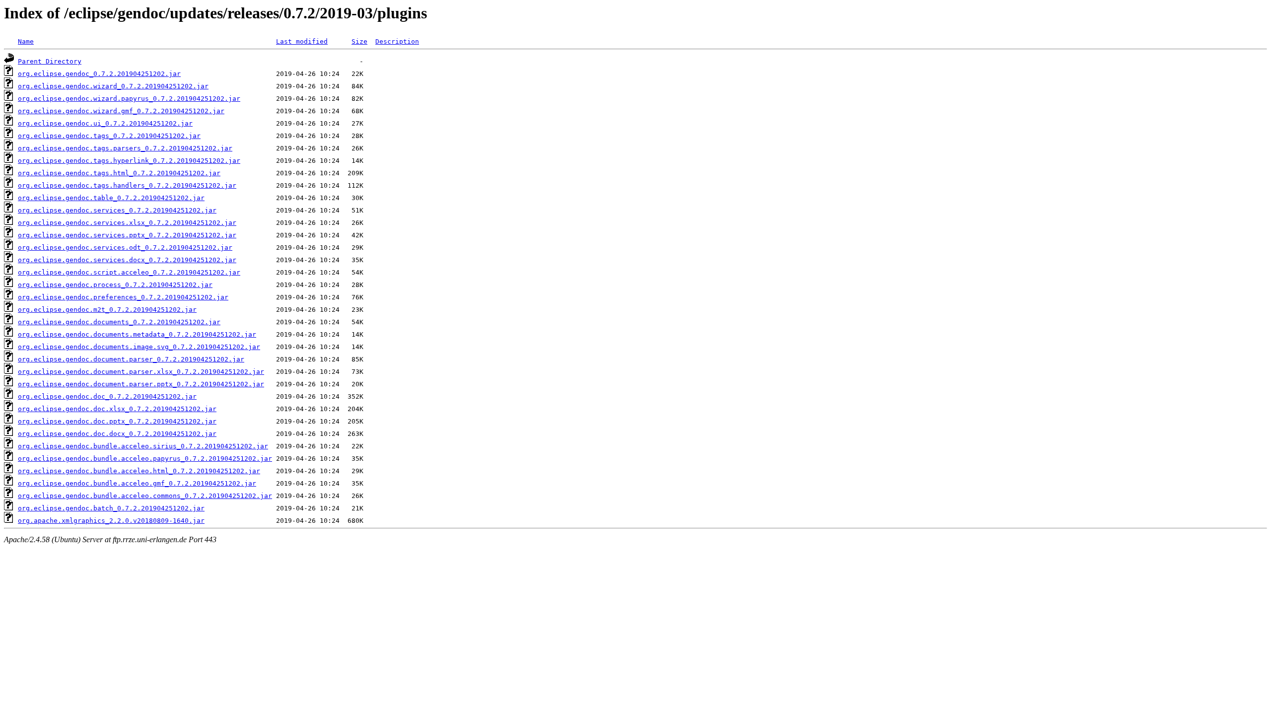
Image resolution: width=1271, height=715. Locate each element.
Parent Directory (49, 61)
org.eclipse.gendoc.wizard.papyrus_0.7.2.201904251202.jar (129, 98)
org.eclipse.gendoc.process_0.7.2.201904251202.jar (115, 284)
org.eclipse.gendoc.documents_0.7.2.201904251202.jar (119, 322)
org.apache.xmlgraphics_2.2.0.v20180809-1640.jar (111, 520)
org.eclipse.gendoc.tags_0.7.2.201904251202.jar (109, 136)
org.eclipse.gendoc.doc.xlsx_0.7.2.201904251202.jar (117, 409)
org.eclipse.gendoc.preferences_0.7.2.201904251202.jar (123, 297)
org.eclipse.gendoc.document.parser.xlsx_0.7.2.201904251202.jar (141, 371)
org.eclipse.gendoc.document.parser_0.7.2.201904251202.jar (131, 359)
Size (359, 41)
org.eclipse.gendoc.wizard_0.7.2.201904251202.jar (113, 86)
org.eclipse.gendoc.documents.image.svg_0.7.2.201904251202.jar (139, 347)
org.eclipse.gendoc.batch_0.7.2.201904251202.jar (111, 508)
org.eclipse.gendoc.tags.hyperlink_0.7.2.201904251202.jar (129, 160)
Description (397, 41)
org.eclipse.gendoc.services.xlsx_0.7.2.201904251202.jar (127, 222)
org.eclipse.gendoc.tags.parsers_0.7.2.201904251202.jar (125, 148)
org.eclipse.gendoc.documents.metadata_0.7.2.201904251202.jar (137, 334)
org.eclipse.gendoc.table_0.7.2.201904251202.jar (111, 198)
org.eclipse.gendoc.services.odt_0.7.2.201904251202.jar (125, 247)
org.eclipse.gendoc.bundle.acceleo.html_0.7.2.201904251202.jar (139, 471)
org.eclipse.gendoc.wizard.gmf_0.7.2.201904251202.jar (121, 111)
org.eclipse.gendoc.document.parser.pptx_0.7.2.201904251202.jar (141, 384)
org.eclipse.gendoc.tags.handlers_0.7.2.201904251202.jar (127, 185)
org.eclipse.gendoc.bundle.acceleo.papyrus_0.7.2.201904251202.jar (145, 458)
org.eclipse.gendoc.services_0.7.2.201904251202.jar (117, 210)
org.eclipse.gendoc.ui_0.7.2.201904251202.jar (105, 123)
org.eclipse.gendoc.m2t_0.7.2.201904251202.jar (107, 309)
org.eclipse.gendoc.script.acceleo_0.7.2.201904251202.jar (129, 272)
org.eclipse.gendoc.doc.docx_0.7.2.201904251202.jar (117, 433)
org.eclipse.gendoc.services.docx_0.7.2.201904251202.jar (127, 260)
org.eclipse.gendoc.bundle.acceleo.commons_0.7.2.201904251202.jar (145, 496)
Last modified (302, 41)
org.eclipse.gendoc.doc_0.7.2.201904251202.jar (107, 396)
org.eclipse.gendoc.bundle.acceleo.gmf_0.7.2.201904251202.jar (137, 483)
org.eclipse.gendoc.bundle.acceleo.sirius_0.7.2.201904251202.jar (143, 446)
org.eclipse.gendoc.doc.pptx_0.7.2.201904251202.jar (117, 421)
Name (26, 41)
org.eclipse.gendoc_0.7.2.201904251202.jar (99, 73)
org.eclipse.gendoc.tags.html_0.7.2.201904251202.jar (119, 173)
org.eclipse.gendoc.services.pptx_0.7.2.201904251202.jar (127, 235)
